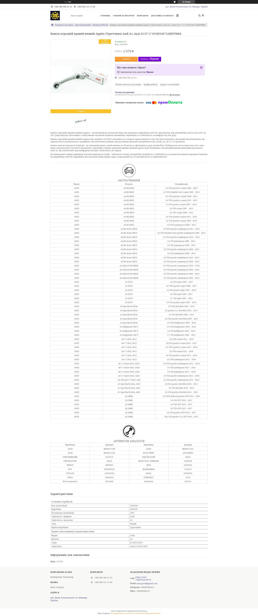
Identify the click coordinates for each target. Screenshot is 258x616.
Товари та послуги (123, 15)
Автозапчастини (83, 25)
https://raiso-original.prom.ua (143, 578)
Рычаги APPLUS (100, 25)
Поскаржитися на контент (122, 613)
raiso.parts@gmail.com (146, 583)
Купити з (145, 59)
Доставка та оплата (162, 15)
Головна (105, 15)
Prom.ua (144, 611)
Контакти (142, 15)
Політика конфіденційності (147, 613)
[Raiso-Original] (59, 15)
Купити (126, 59)
